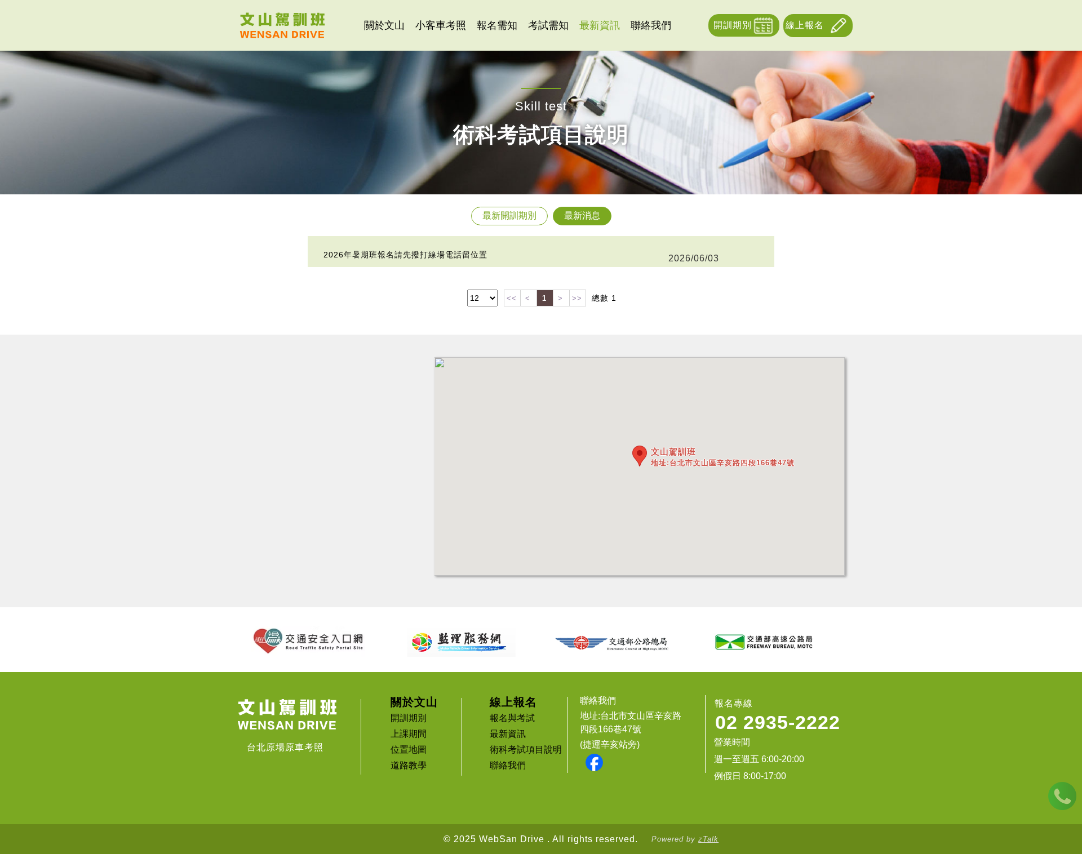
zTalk (708, 839)
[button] (639, 456)
